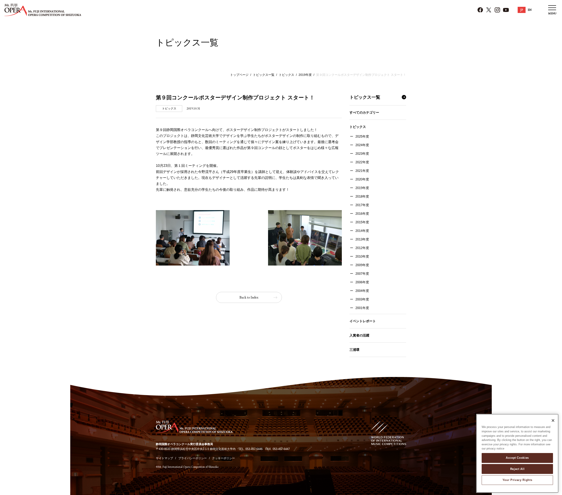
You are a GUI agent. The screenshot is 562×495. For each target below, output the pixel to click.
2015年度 (362, 222)
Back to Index (249, 297)
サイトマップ (164, 458)
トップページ (239, 74)
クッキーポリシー (223, 458)
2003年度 (362, 299)
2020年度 (362, 179)
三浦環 (354, 349)
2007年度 (362, 273)
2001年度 (362, 308)
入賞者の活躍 (359, 335)
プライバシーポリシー (192, 458)
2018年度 (362, 196)
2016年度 (362, 213)
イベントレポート (362, 321)
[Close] (553, 420)
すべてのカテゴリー (364, 112)
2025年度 (362, 136)
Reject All (517, 468)
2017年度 (362, 205)
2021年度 (362, 171)
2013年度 (362, 239)
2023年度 (362, 153)
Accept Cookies (517, 457)
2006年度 (362, 282)
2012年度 (362, 248)
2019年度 (305, 74)
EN (529, 10)
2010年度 (362, 256)
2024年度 (362, 145)
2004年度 (362, 291)
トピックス (286, 74)
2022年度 (362, 162)
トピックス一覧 (263, 74)
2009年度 (362, 265)
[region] (517, 453)
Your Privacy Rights (517, 480)
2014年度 (362, 231)
